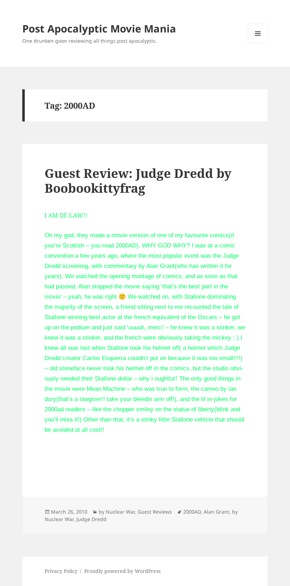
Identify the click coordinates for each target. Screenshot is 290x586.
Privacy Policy (61, 571)
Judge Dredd (91, 519)
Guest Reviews (155, 511)
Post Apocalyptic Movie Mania (99, 28)
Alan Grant (216, 511)
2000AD (192, 511)
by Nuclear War (117, 511)
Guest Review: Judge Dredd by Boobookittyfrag (138, 180)
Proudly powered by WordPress (122, 571)
